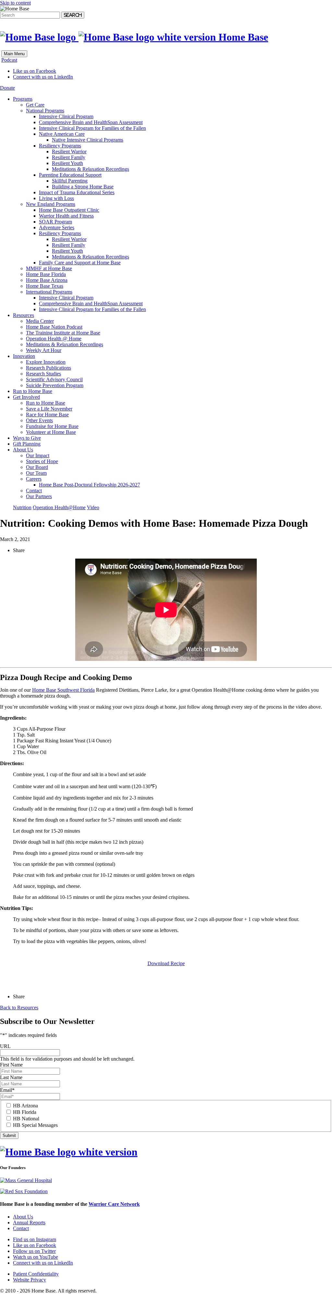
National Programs (45, 110)
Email (7, 1090)
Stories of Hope (42, 461)
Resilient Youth (67, 163)
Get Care (35, 104)
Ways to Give (27, 438)
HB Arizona (25, 1105)
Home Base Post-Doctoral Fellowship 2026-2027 (89, 484)
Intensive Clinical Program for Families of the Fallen (92, 128)
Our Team (36, 473)
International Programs (49, 292)
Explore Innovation (45, 362)
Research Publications (48, 368)
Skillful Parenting (70, 180)
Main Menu (14, 53)
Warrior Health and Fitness (66, 216)
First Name (11, 1064)
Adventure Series (56, 227)
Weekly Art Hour (43, 350)
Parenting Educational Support (70, 175)
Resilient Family (68, 157)
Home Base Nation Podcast (54, 327)
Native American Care (62, 134)
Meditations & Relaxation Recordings (90, 169)
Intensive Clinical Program (66, 116)
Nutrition (22, 507)
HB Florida (24, 1112)
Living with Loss (56, 198)
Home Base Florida (46, 274)
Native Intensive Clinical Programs (87, 140)
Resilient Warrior (69, 151)
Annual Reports (29, 1222)
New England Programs (50, 204)
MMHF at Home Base (49, 268)
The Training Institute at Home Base (63, 332)
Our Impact (37, 455)
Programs (22, 99)
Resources (23, 315)
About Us (23, 449)
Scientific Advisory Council (54, 379)
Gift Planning (27, 444)
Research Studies (43, 373)
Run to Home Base (32, 391)
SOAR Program (55, 221)
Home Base (242, 37)
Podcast (9, 60)
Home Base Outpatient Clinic (69, 210)
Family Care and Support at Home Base (80, 262)
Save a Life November (49, 408)
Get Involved (26, 397)
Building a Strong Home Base (82, 186)
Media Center (40, 321)
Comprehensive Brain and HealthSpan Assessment (91, 122)
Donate (7, 88)
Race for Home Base (47, 414)
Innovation (24, 356)
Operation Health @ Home (53, 338)
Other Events (39, 420)
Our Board (37, 467)
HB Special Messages (35, 1125)
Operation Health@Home (59, 507)
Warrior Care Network (114, 1204)
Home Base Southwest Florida (63, 690)
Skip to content (15, 3)
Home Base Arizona (46, 280)
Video (93, 507)
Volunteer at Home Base (51, 432)
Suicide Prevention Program (54, 385)
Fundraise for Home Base (52, 426)
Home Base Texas (44, 286)
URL (5, 1046)
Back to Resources (19, 1007)
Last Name (11, 1077)
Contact (34, 490)
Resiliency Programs (60, 145)
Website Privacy (29, 1279)
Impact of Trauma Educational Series (76, 192)
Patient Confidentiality (36, 1274)
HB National (26, 1118)
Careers (34, 479)
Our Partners (39, 496)
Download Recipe (166, 963)
